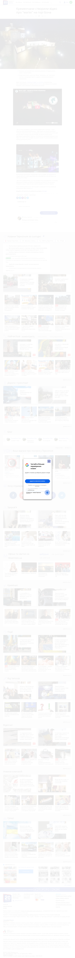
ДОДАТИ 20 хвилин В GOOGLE (37, 481)
